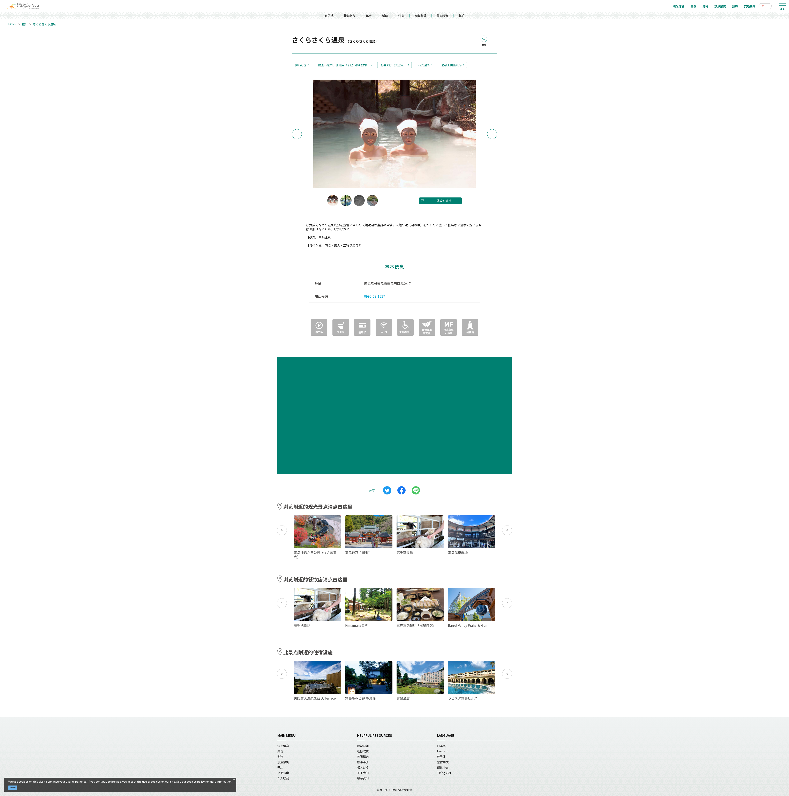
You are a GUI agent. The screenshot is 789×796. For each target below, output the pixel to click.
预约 (280, 767)
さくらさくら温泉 (44, 24)
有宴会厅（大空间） (393, 65)
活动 (385, 15)
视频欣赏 (420, 15)
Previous (297, 134)
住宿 (401, 15)
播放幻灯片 (444, 200)
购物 (280, 756)
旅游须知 (363, 746)
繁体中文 (443, 762)
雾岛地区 (301, 65)
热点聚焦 (283, 762)
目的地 (329, 15)
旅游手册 (363, 762)
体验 (369, 15)
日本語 (441, 746)
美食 (280, 751)
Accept (13, 787)
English (442, 751)
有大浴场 (424, 65)
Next (492, 134)
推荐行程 (349, 15)
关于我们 (363, 773)
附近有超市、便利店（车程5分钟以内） (343, 65)
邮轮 (461, 15)
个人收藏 (283, 778)
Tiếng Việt (444, 773)
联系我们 (363, 778)
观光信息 (283, 746)
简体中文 (443, 767)
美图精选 (442, 15)
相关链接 (363, 767)
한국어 (441, 756)
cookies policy (196, 781)
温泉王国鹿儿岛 (451, 65)
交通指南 (283, 773)
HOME (12, 24)
